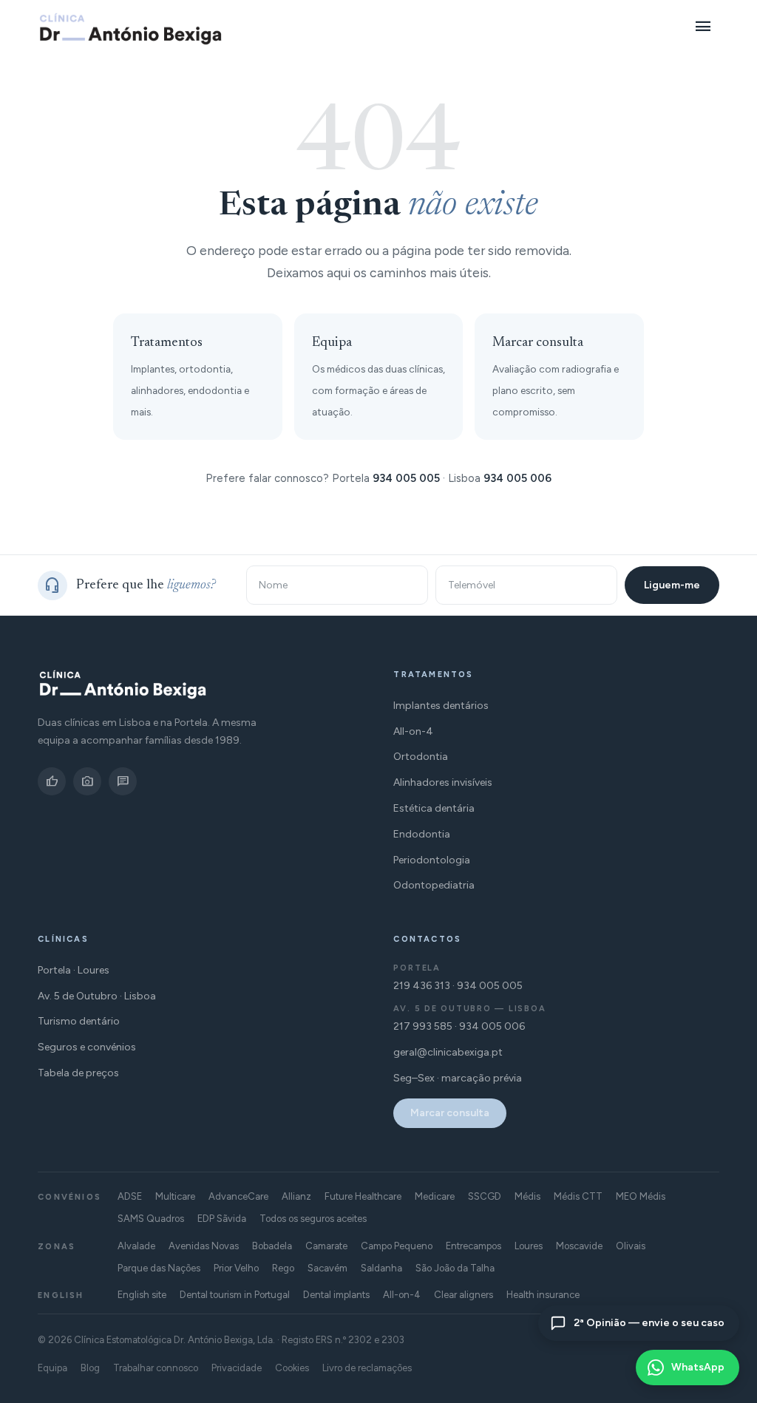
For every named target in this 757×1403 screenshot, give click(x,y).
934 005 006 (517, 478)
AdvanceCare (238, 1196)
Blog (90, 1367)
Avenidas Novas (204, 1245)
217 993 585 (422, 1026)
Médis (527, 1196)
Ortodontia (420, 756)
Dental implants (336, 1294)
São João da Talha (455, 1268)
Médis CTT (578, 1196)
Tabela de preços (78, 1073)
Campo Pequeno (396, 1245)
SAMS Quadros (151, 1218)
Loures (529, 1245)
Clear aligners (463, 1294)
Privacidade (236, 1367)
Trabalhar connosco (155, 1367)
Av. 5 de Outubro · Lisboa (97, 996)
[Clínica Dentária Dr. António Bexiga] (130, 29)
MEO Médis (640, 1196)
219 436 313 (421, 985)
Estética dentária (434, 808)
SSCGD (484, 1196)
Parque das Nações (159, 1268)
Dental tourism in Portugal (235, 1294)
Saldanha (381, 1268)
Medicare (435, 1196)
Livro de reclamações (367, 1367)
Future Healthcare (363, 1196)
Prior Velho (236, 1268)
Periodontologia (431, 860)
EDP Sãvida (221, 1218)
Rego (283, 1268)
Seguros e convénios (87, 1047)
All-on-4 (413, 731)
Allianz (296, 1196)
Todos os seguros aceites (313, 1218)
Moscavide (579, 1245)
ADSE (130, 1196)
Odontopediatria (434, 885)
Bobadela (272, 1245)
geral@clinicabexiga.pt (448, 1052)
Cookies (292, 1367)
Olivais (630, 1245)
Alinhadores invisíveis (442, 782)
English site (142, 1294)
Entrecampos (473, 1245)
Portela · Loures (73, 970)
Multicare (175, 1196)
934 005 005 (406, 478)
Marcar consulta (449, 1113)
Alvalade (136, 1245)
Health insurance (543, 1294)
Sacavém (327, 1268)
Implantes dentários (441, 705)
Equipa (52, 1367)
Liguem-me (672, 585)
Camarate (326, 1245)
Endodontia (421, 834)
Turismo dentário (79, 1021)
